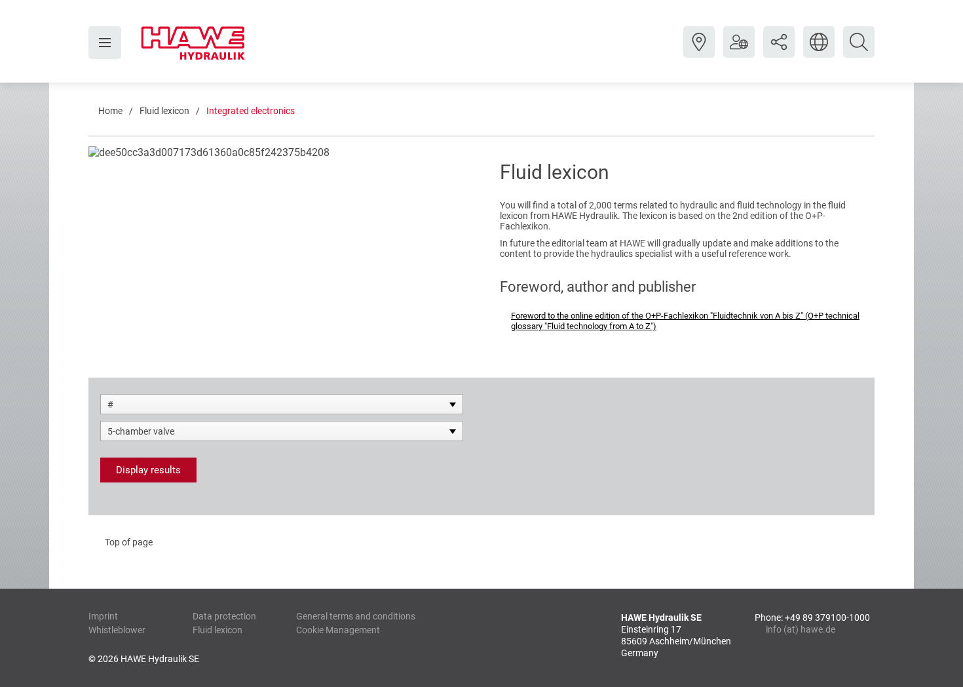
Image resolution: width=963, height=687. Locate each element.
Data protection (224, 616)
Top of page (129, 542)
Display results (148, 470)
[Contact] (699, 51)
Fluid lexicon (164, 111)
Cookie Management (338, 630)
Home (110, 111)
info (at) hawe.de (800, 629)
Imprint (103, 616)
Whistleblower (116, 630)
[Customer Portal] (739, 51)
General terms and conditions (355, 616)
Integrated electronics (250, 111)
